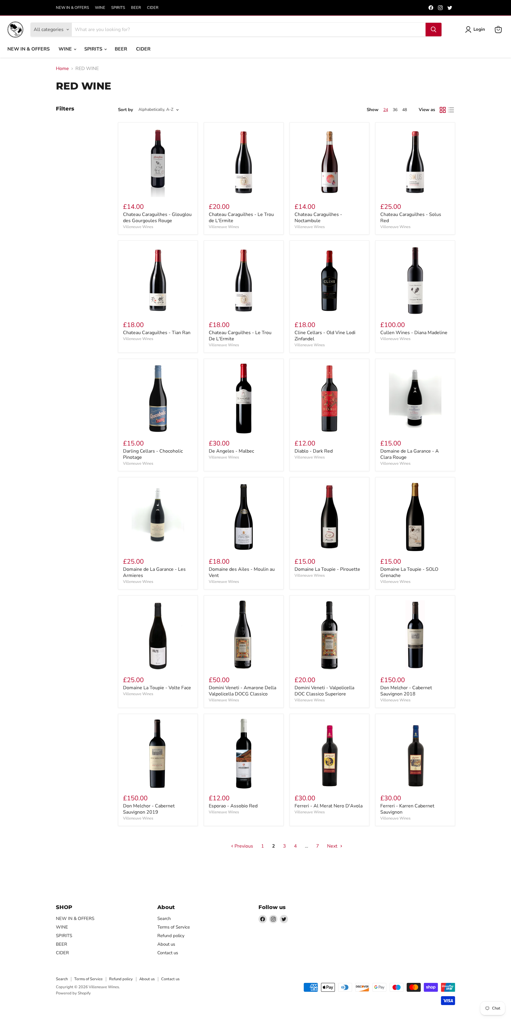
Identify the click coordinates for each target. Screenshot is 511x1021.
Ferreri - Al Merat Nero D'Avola (329, 806)
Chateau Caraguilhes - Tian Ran (156, 332)
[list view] (451, 110)
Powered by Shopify (73, 993)
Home (62, 68)
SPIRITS (118, 8)
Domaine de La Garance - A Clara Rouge (409, 454)
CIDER (153, 8)
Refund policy (171, 936)
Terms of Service (173, 927)
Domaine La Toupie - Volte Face (157, 688)
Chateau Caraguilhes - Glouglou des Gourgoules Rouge (157, 217)
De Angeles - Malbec (231, 451)
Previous (243, 846)
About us (166, 944)
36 (395, 110)
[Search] (434, 29)
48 (404, 110)
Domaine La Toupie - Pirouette (327, 569)
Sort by (125, 109)
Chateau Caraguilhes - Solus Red (410, 217)
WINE (100, 8)
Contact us (167, 953)
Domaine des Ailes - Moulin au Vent (242, 572)
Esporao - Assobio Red (233, 806)
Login (479, 29)
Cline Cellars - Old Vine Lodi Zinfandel (325, 335)
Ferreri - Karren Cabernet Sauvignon (407, 809)
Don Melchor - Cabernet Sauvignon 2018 (406, 691)
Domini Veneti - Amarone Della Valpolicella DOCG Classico (242, 691)
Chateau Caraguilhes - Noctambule (318, 217)
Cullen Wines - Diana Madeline (413, 332)
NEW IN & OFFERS (72, 8)
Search (164, 918)
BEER (136, 8)
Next (333, 846)
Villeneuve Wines (138, 227)
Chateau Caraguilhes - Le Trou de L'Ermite (241, 217)
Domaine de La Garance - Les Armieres (154, 572)
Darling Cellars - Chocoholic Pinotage (153, 454)
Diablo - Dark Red (314, 451)
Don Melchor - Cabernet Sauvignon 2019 (149, 809)
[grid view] (443, 110)
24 (385, 110)
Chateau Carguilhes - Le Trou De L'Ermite (240, 335)
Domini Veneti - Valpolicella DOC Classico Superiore (324, 691)
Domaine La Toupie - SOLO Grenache (409, 572)
